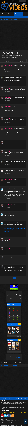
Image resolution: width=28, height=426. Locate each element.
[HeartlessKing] (9, 348)
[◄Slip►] (17, 332)
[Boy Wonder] (17, 328)
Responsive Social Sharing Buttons (7, 425)
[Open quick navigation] (27, 19)
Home (4, 14)
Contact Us (19, 398)
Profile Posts (7, 59)
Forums (10, 14)
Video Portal (20, 412)
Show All (19, 336)
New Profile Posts (14, 17)
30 (19, 278)
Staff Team (3, 413)
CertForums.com (19, 425)
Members (18, 14)
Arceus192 (6, 77)
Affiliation (8, 413)
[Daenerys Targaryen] (13, 328)
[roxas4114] (17, 348)
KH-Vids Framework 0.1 (5, 419)
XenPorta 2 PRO (3, 362)
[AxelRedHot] (13, 344)
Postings (7, 61)
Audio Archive (14, 412)
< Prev (1, 278)
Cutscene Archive (7, 412)
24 (19, 340)
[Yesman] (9, 344)
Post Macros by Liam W (17, 418)
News (2, 412)
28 (14, 278)
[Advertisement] (14, 36)
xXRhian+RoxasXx (8, 170)
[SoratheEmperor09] (13, 348)
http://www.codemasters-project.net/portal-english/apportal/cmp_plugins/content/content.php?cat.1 (15, 230)
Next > (23, 281)
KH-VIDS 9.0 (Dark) (6, 398)
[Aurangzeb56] (13, 332)
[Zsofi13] (17, 344)
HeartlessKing (8, 257)
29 (17, 278)
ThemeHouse (18, 420)
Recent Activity (20, 59)
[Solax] (9, 328)
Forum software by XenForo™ (6, 418)
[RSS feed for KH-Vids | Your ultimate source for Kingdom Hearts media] (12, 416)
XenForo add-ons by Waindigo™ (7, 422)
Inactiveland (18, 357)
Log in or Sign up (23, 1)
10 (19, 324)
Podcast (24, 412)
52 (24, 278)
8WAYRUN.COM (18, 362)
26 (9, 278)
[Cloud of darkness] (9, 332)
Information (20, 61)
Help (25, 398)
